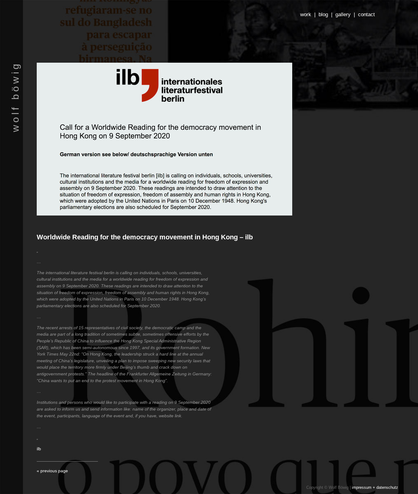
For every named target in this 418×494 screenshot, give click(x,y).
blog (323, 14)
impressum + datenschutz (375, 487)
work (305, 14)
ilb (39, 448)
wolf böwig (15, 96)
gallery (343, 14)
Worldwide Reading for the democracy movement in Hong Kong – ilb (145, 237)
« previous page (52, 470)
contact (366, 14)
